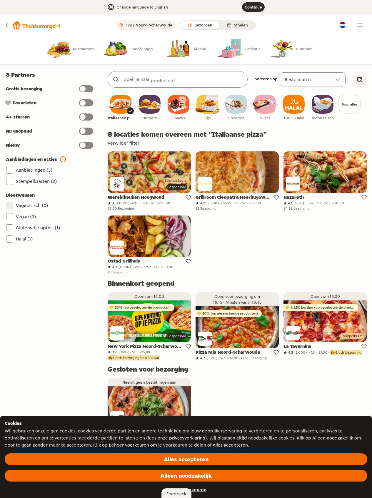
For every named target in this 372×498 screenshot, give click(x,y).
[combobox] (183, 79)
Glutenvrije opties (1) (38, 228)
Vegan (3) (26, 216)
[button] (33, 25)
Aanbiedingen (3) (34, 170)
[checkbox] (121, 108)
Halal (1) (24, 239)
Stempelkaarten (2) (36, 181)
